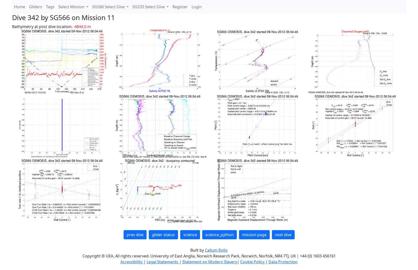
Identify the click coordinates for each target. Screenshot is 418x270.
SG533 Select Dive (149, 6)
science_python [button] (219, 234)
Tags (50, 6)
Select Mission (71, 6)
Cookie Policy (252, 261)
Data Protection (283, 261)
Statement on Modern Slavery (209, 261)
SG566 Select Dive (109, 6)
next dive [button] (283, 234)
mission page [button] (254, 234)
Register (180, 6)
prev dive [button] (135, 234)
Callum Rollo (216, 250)
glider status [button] (163, 234)
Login (197, 6)
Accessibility (131, 261)
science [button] (190, 234)
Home (19, 6)
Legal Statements (163, 261)
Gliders (35, 6)
